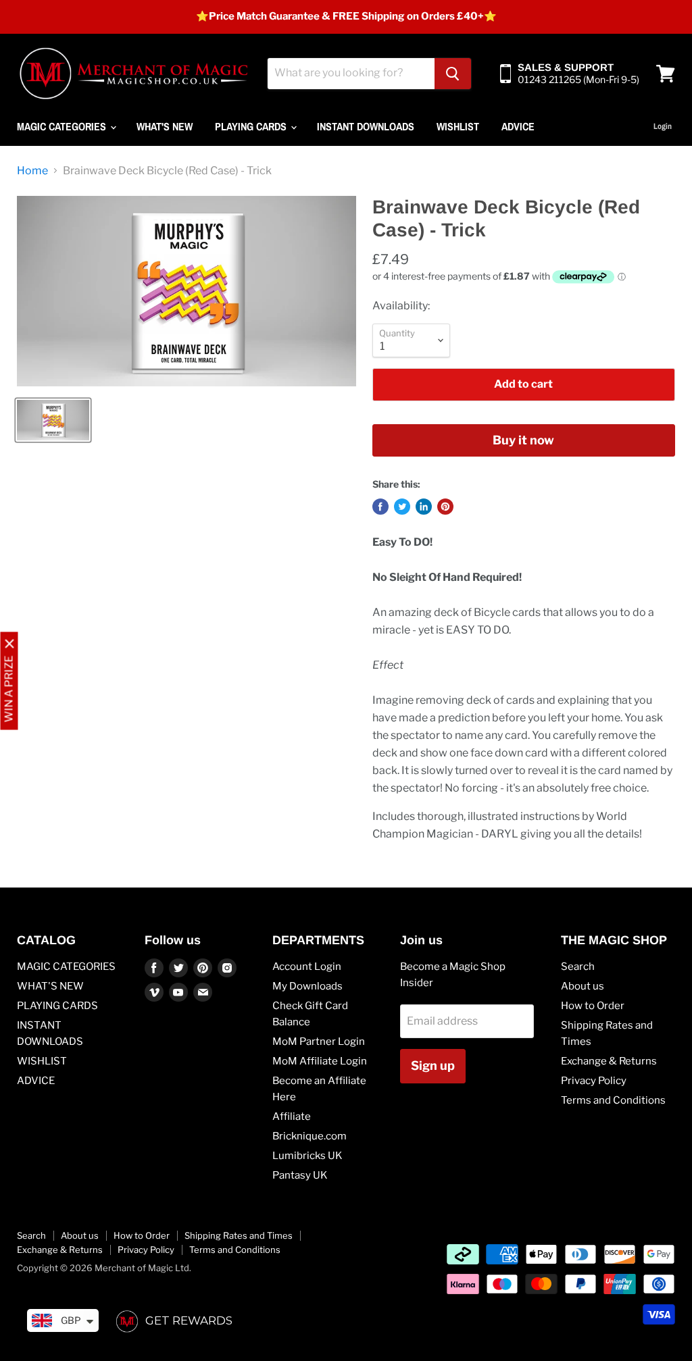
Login (662, 126)
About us (582, 986)
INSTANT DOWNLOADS (365, 126)
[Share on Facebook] (380, 506)
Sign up (433, 1065)
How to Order (592, 1006)
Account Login (306, 966)
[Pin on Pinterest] (445, 506)
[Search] (453, 73)
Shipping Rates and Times (238, 1235)
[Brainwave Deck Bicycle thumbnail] (53, 420)
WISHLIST (458, 126)
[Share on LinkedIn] (424, 506)
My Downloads (307, 986)
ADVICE (518, 126)
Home (32, 171)
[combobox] (351, 73)
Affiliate (291, 1116)
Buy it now (523, 440)
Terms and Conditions (613, 1100)
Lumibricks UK (307, 1156)
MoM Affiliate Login (319, 1061)
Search (578, 966)
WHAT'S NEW (165, 126)
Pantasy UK (300, 1175)
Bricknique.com (309, 1136)
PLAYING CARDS (252, 126)
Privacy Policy (593, 1081)
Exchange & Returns (609, 1061)
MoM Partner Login (318, 1041)
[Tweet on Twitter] (402, 506)
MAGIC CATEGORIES (63, 126)
